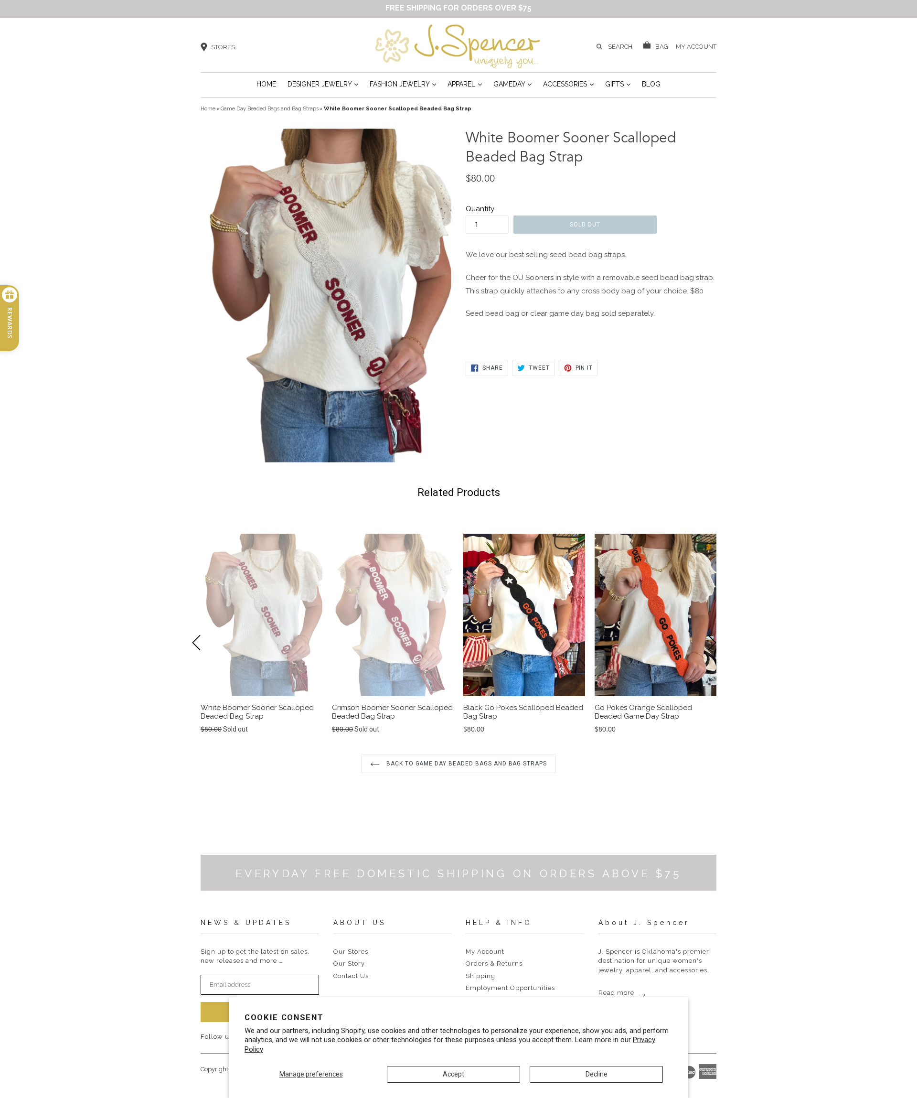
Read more (623, 992)
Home (266, 84)
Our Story (349, 963)
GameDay (512, 84)
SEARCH (620, 46)
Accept (453, 1074)
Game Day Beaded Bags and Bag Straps (270, 109)
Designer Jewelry (323, 84)
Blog (651, 84)
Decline (597, 1074)
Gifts (617, 84)
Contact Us (351, 976)
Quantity (480, 209)
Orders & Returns (494, 963)
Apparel (465, 84)
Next (716, 659)
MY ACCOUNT (696, 46)
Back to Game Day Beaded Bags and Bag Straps (465, 763)
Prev (201, 659)
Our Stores (350, 951)
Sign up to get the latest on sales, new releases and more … (255, 956)
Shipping (480, 976)
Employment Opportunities (510, 987)
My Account (485, 951)
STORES (223, 47)
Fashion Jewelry (403, 84)
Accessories (568, 84)
